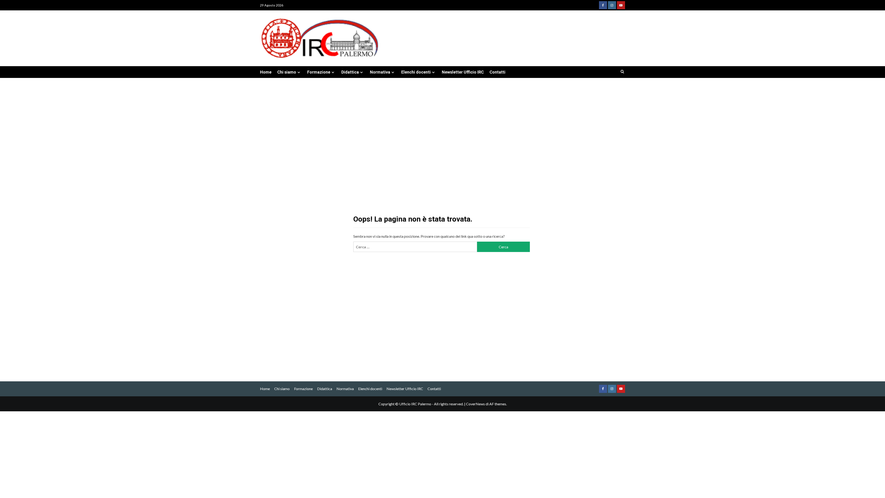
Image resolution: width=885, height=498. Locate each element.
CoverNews (475, 404)
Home (265, 72)
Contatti (497, 72)
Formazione (318, 72)
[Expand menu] (298, 72)
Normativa (380, 72)
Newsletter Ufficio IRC (463, 72)
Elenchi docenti (416, 72)
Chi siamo (286, 72)
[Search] (622, 72)
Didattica (350, 72)
